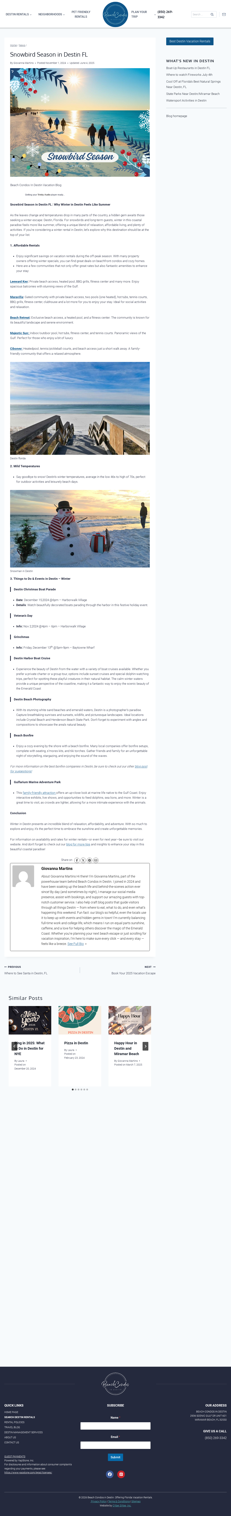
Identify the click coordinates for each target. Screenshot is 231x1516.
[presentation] (30, 1020)
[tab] (73, 1089)
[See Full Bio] (86, 944)
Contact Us (11, 1442)
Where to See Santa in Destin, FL (25, 970)
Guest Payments (14, 1456)
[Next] (145, 1046)
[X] (83, 860)
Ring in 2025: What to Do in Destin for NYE (29, 1048)
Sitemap (136, 1501)
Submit (115, 1457)
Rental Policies (14, 1422)
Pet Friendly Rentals (81, 14)
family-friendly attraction (39, 793)
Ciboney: (16, 348)
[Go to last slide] (14, 1046)
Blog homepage (176, 116)
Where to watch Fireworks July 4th (189, 75)
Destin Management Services (23, 1432)
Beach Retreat (20, 317)
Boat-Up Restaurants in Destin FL (188, 68)
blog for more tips (78, 844)
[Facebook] (77, 860)
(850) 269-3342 (216, 1438)
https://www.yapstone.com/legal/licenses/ (28, 1472)
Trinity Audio (44, 194)
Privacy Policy (98, 1501)
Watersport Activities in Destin (186, 100)
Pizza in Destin (76, 1043)
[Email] (96, 860)
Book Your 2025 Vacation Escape (134, 970)
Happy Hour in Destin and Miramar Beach (126, 1048)
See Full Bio (75, 944)
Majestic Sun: (20, 333)
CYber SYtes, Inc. (122, 1505)
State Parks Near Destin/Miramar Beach (193, 94)
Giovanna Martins (128, 1060)
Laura (21, 1060)
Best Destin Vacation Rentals (189, 41)
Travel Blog (12, 1427)
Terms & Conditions (119, 1501)
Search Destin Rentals (19, 1417)
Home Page (11, 1412)
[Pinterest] (89, 860)
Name (115, 1417)
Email (115, 1437)
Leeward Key (19, 281)
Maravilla (16, 297)
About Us (10, 1437)
